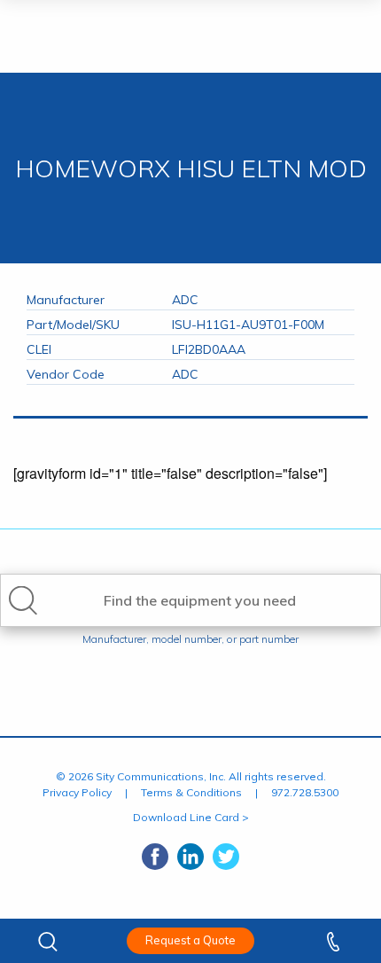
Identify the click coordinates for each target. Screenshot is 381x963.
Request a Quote (190, 940)
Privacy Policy (77, 792)
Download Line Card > (191, 817)
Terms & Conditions (191, 792)
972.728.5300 (304, 792)
